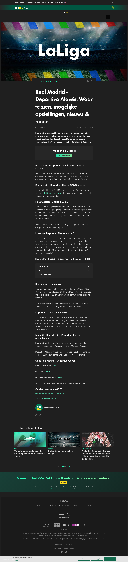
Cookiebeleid (15, 560)
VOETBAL (49, 17)
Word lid (111, 7)
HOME (16, 17)
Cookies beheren (84, 558)
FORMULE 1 (59, 17)
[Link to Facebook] (88, 82)
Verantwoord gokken (64, 505)
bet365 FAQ (53, 505)
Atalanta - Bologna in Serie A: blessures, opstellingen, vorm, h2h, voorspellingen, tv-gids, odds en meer (96, 455)
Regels (38, 505)
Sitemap (90, 505)
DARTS (79, 17)
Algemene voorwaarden (55, 488)
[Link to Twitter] (92, 82)
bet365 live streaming (51, 193)
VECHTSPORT (96, 17)
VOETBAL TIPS (86, 448)
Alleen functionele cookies (97, 558)
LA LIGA (52, 81)
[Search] (112, 17)
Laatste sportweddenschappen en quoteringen (49, 393)
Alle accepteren (110, 558)
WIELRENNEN (70, 17)
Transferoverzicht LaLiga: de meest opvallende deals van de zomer (29, 453)
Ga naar (62, 13)
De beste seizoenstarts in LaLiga (60, 452)
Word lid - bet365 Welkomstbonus (45, 398)
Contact (45, 505)
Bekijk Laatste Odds (64, 155)
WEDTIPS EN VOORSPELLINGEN (32, 17)
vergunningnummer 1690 (79, 539)
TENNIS (87, 17)
